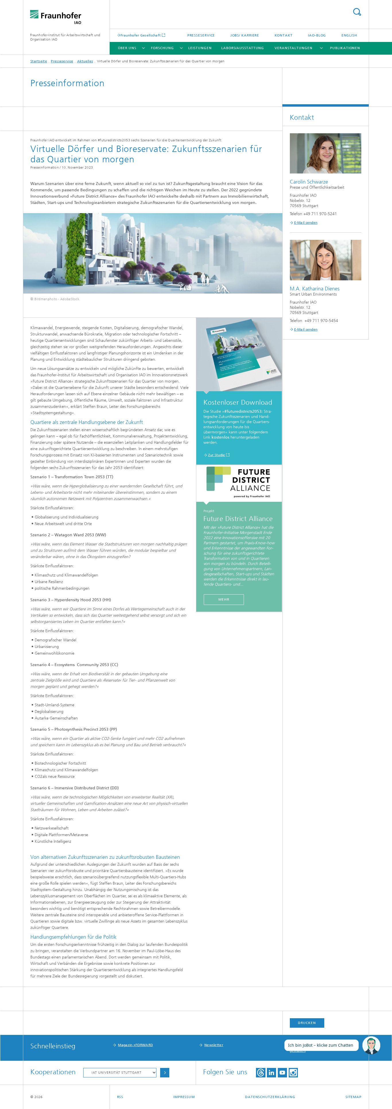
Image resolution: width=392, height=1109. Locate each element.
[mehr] (239, 485)
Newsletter (213, 1045)
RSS (120, 1097)
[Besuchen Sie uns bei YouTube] (282, 1072)
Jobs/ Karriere (244, 35)
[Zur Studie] (239, 356)
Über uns (127, 48)
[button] (371, 1045)
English (349, 35)
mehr (223, 599)
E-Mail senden (306, 223)
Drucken (307, 1023)
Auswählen (164, 1072)
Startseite (38, 61)
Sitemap (354, 1097)
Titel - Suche (357, 12)
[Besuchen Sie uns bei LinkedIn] (271, 1072)
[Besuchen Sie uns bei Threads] (260, 1072)
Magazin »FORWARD (135, 1045)
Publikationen (345, 48)
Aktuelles (85, 61)
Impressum (184, 1097)
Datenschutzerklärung (270, 1097)
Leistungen (199, 48)
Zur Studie (216, 455)
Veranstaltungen (294, 48)
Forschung (162, 48)
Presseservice (201, 35)
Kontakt (284, 35)
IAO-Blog (317, 35)
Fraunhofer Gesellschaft (141, 35)
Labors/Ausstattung (242, 48)
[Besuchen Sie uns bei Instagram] (293, 1072)
